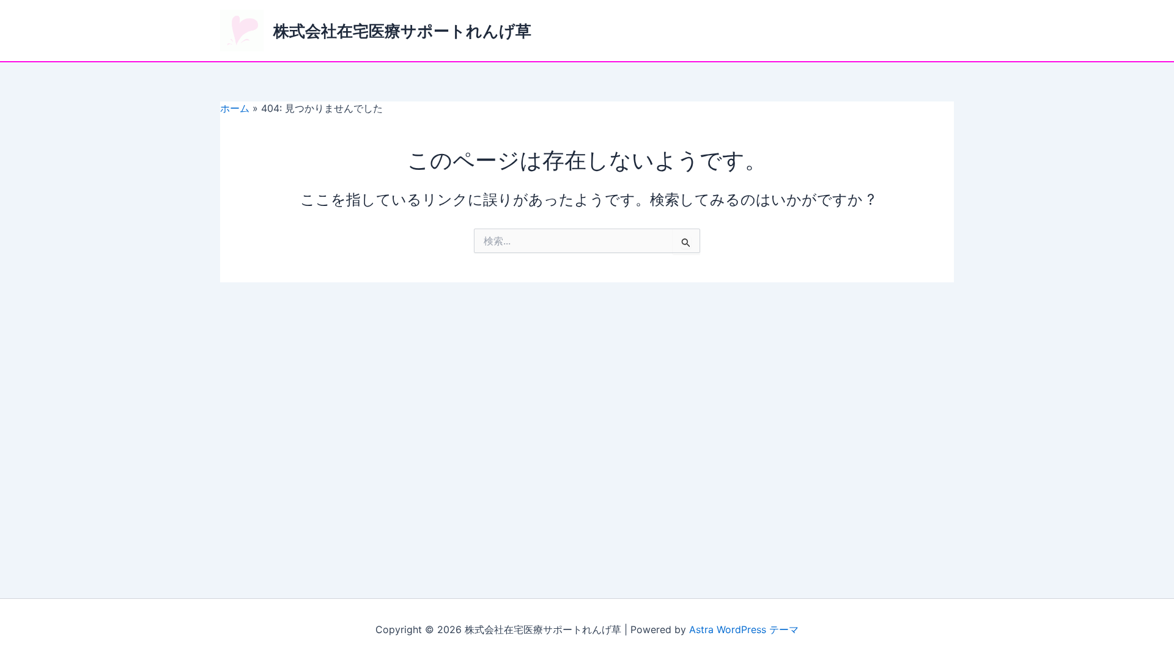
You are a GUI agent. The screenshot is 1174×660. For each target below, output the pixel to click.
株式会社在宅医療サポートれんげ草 (402, 30)
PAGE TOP (1138, 629)
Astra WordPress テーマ (744, 629)
